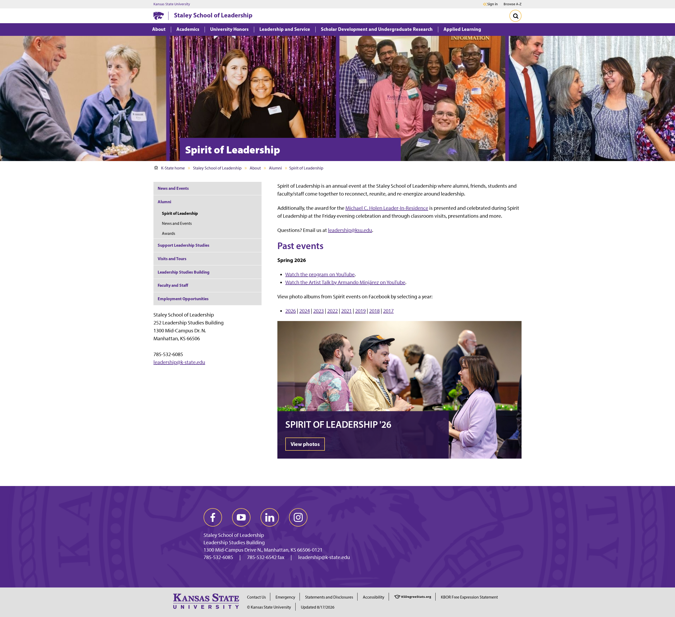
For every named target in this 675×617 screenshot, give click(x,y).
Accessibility (373, 597)
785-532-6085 (218, 557)
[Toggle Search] (515, 16)
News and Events (173, 188)
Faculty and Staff (173, 285)
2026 (290, 311)
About (255, 168)
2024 (304, 311)
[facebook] (213, 517)
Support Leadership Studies (183, 245)
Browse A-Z (513, 4)
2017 (388, 311)
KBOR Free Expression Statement (469, 597)
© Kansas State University (269, 607)
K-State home (173, 168)
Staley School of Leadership (213, 15)
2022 (332, 311)
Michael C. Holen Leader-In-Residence (386, 208)
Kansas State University (171, 4)
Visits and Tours (172, 258)
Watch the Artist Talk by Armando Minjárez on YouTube (345, 282)
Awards (168, 233)
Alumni (275, 168)
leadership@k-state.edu (179, 362)
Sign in (492, 4)
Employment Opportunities (183, 298)
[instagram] (298, 517)
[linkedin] (270, 517)
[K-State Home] (158, 15)
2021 (346, 311)
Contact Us (256, 597)
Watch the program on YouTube (320, 274)
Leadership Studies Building (183, 272)
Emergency (285, 597)
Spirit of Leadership (180, 213)
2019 (360, 311)
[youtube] (241, 517)
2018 (374, 311)
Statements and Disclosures (329, 597)
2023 (318, 311)
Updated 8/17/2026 (317, 607)
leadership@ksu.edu (350, 230)
